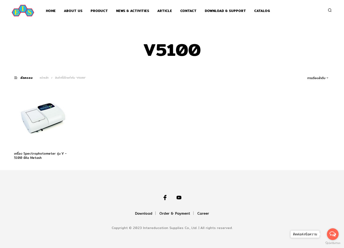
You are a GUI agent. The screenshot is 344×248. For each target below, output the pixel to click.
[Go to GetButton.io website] (332, 243)
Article (164, 10)
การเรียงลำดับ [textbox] (316, 78)
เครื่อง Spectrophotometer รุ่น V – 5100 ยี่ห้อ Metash (40, 155)
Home (51, 10)
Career (203, 213)
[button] (26, 77)
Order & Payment (174, 213)
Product (99, 10)
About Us (73, 10)
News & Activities (132, 10)
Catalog (262, 10)
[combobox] (309, 78)
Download (143, 213)
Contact (188, 10)
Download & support (225, 10)
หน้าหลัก (44, 78)
